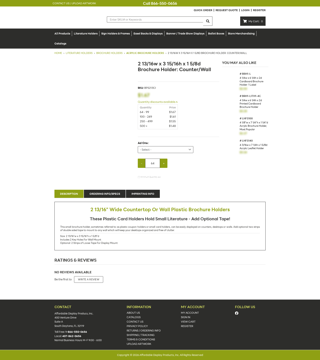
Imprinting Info (142, 193)
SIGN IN (185, 317)
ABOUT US (133, 312)
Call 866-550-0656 (160, 3)
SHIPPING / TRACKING (140, 335)
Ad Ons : (143, 143)
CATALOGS (134, 317)
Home (58, 53)
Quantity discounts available (157, 102)
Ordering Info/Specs (104, 193)
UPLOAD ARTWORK (139, 344)
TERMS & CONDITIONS (141, 339)
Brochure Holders (109, 53)
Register (259, 10)
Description (69, 193)
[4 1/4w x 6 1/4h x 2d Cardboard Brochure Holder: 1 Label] (230, 80)
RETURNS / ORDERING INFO (144, 330)
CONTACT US (135, 321)
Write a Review (88, 279)
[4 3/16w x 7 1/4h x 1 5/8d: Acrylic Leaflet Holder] (230, 147)
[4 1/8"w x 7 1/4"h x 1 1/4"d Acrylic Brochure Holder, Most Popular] (230, 125)
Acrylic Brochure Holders (145, 53)
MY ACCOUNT (190, 312)
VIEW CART (188, 321)
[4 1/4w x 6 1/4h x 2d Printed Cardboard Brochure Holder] (230, 102)
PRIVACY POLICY (137, 326)
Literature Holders (79, 53)
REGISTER (187, 326)
